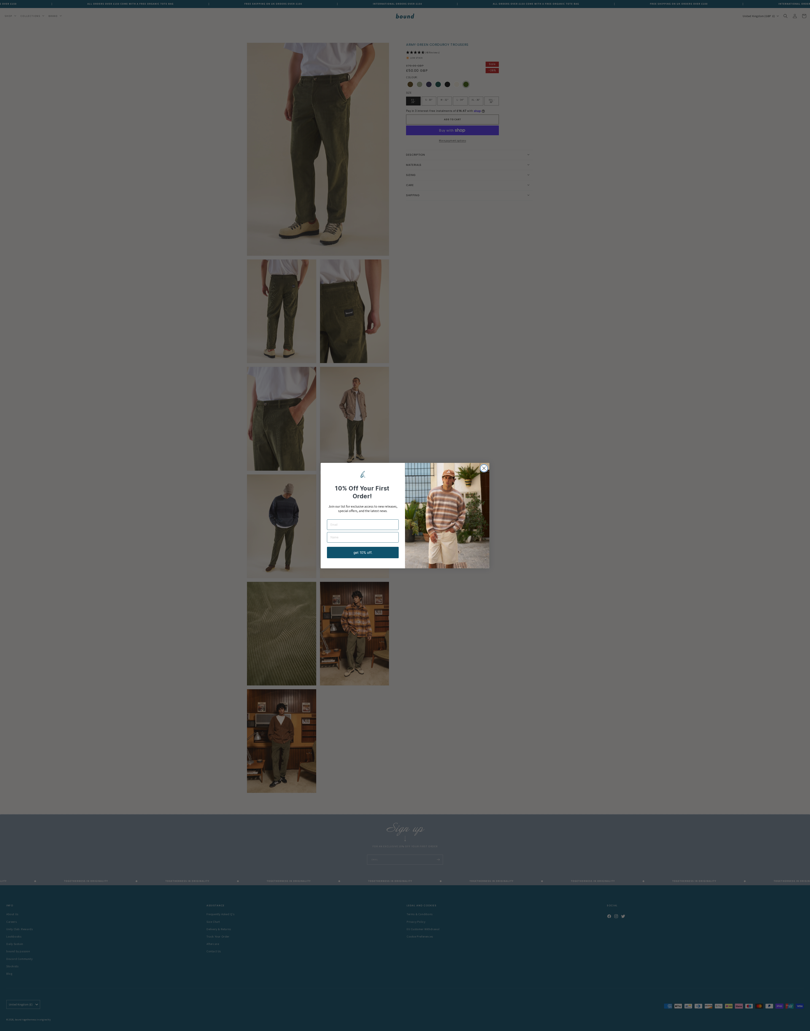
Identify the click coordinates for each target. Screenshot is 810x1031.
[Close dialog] (484, 468)
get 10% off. (363, 552)
